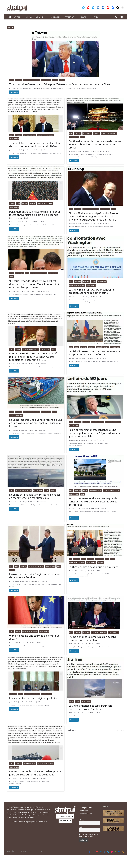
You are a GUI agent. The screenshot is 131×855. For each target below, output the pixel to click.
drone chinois (78, 716)
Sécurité (55, 80)
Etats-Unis (18, 80)
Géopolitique (87, 133)
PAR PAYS (29, 17)
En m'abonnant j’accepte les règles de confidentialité (88, 835)
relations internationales (79, 88)
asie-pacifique (74, 574)
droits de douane (89, 361)
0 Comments (46, 88)
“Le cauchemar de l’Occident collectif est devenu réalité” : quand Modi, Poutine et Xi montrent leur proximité (34, 284)
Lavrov (16, 584)
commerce (80, 361)
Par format (69, 17)
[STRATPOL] (9, 17)
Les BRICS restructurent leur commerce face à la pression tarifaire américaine (94, 353)
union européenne (74, 514)
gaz (27, 433)
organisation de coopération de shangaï (91, 154)
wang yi (42, 646)
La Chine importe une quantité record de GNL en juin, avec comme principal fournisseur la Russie (35, 423)
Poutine (111, 154)
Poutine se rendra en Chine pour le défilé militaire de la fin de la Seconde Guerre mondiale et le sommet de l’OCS (33, 356)
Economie (78, 133)
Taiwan (94, 88)
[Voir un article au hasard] (121, 17)
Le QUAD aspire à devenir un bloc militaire (93, 567)
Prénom (81, 820)
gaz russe (31, 433)
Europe (85, 490)
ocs (107, 300)
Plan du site (43, 822)
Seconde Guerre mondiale (47, 225)
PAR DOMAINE (55, 17)
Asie (11, 566)
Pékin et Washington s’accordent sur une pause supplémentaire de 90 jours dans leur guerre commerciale (94, 433)
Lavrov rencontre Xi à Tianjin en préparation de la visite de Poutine (34, 575)
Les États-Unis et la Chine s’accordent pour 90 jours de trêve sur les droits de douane (35, 773)
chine (64, 88)
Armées (12, 203)
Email (80, 827)
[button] (21, 17)
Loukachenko (25, 705)
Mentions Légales (25, 822)
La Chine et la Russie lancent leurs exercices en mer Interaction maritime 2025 (34, 496)
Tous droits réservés (34, 851)
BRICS (70, 347)
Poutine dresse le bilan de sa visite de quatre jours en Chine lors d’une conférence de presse (95, 144)
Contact (14, 822)
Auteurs (17, 17)
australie (81, 574)
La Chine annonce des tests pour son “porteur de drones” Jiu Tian (90, 707)
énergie (23, 433)
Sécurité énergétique (16, 415)
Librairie (83, 17)
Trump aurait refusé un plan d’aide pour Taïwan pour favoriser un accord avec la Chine (59, 84)
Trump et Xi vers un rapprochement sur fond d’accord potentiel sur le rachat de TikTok (35, 144)
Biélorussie (13, 694)
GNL (36, 433)
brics (71, 361)
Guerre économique (29, 135)
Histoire (24, 203)
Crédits (34, 822)
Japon (112, 559)
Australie (76, 559)
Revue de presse (46, 80)
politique (105, 154)
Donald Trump (19, 153)
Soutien (95, 17)
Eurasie (94, 281)
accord (72, 226)
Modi (26, 294)
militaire (89, 716)
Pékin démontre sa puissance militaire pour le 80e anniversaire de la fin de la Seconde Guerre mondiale (34, 215)
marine (28, 505)
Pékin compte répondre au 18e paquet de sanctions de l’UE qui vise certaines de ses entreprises (93, 501)
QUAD (107, 574)
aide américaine (57, 88)
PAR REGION (40, 17)
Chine (11, 80)
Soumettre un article (65, 816)
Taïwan (62, 80)
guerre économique (35, 153)
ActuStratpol (28, 88)
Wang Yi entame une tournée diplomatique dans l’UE (34, 637)
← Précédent (71, 730)
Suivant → (120, 730)
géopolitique (18, 294)
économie (77, 154)
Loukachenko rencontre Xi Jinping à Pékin (33, 698)
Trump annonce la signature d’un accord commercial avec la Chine (92, 638)
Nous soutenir (65, 821)
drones (84, 716)
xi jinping (58, 153)
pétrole (40, 433)
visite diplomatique (92, 157)
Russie (82, 137)
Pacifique (33, 505)
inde (23, 294)
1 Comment (102, 440)
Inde (27, 273)
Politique (96, 133)
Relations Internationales (31, 80)
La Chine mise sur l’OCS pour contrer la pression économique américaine (91, 291)
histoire (17, 225)
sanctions (113, 512)
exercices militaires (20, 505)
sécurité (89, 88)
